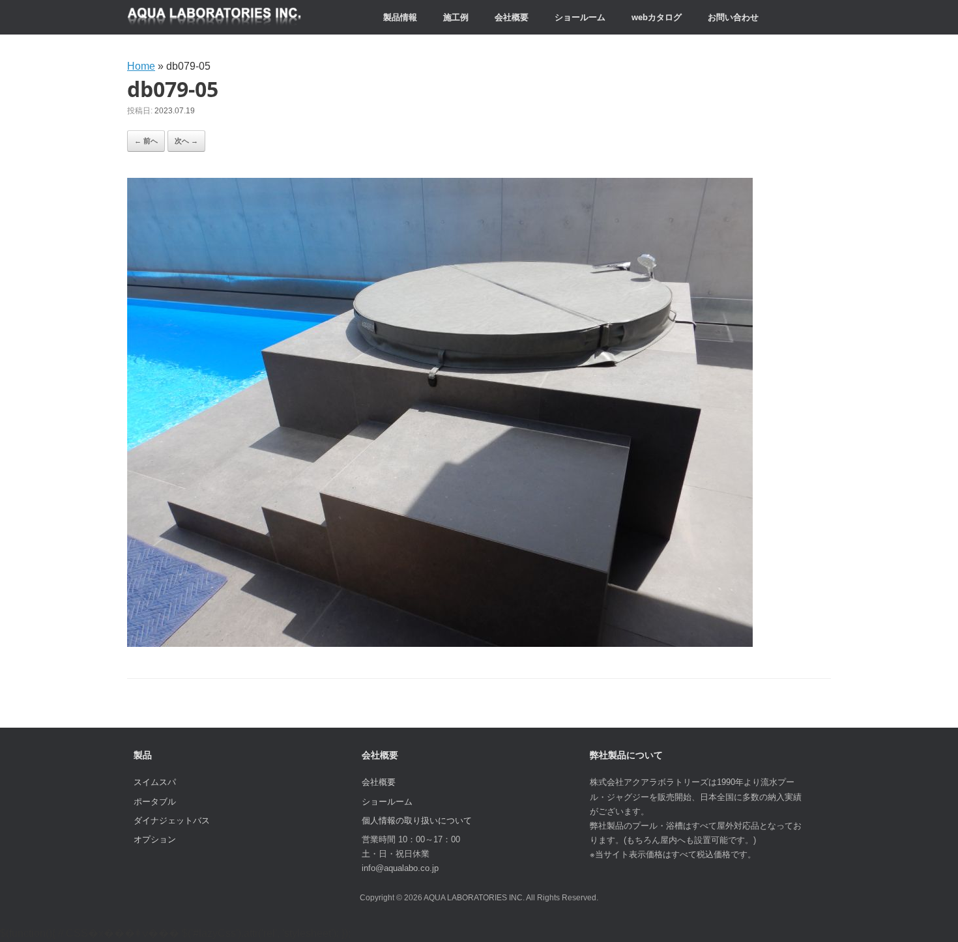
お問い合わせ (733, 17)
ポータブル (155, 801)
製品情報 (400, 17)
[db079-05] (440, 643)
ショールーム (580, 17)
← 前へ (146, 141)
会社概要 (512, 17)
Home (141, 66)
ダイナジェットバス (172, 820)
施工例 (456, 17)
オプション (155, 839)
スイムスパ (155, 782)
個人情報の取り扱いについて (417, 820)
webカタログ (656, 17)
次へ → (186, 141)
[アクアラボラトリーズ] (214, 17)
